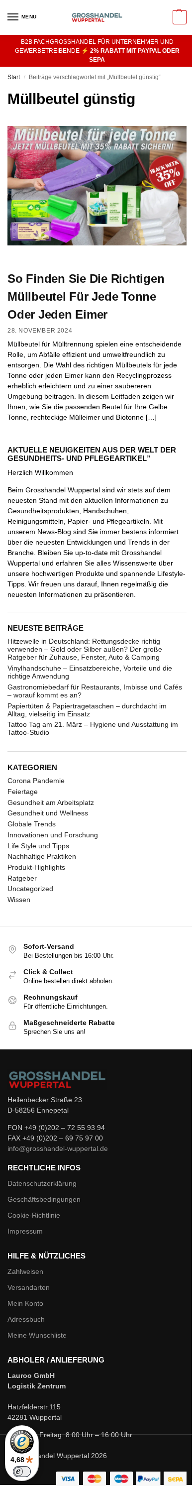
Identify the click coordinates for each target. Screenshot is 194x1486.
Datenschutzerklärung (42, 1183)
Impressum (25, 1231)
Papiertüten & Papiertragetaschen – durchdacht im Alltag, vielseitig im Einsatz (87, 710)
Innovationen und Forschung (52, 835)
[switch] (22, 1471)
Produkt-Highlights (36, 867)
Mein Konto (25, 1303)
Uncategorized (30, 889)
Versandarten (28, 1287)
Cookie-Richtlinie (33, 1215)
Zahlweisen (25, 1271)
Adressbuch (26, 1319)
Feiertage (22, 792)
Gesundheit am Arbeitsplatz (50, 802)
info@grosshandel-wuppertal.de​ (57, 1148)
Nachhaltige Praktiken (41, 856)
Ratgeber (22, 878)
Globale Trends (31, 824)
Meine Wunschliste (37, 1335)
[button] (178, 17)
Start (13, 77)
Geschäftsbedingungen (44, 1199)
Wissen (18, 900)
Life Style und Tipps (38, 846)
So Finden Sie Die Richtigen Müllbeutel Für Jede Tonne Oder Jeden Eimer (86, 296)
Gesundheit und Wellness (47, 813)
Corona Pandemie (36, 781)
